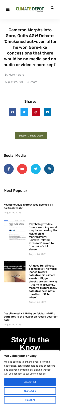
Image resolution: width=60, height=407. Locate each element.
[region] (30, 378)
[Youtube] (22, 169)
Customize (30, 390)
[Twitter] (36, 169)
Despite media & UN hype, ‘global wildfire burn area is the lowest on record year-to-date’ (31, 316)
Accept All (30, 381)
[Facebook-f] (9, 169)
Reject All (30, 399)
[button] (7, 9)
